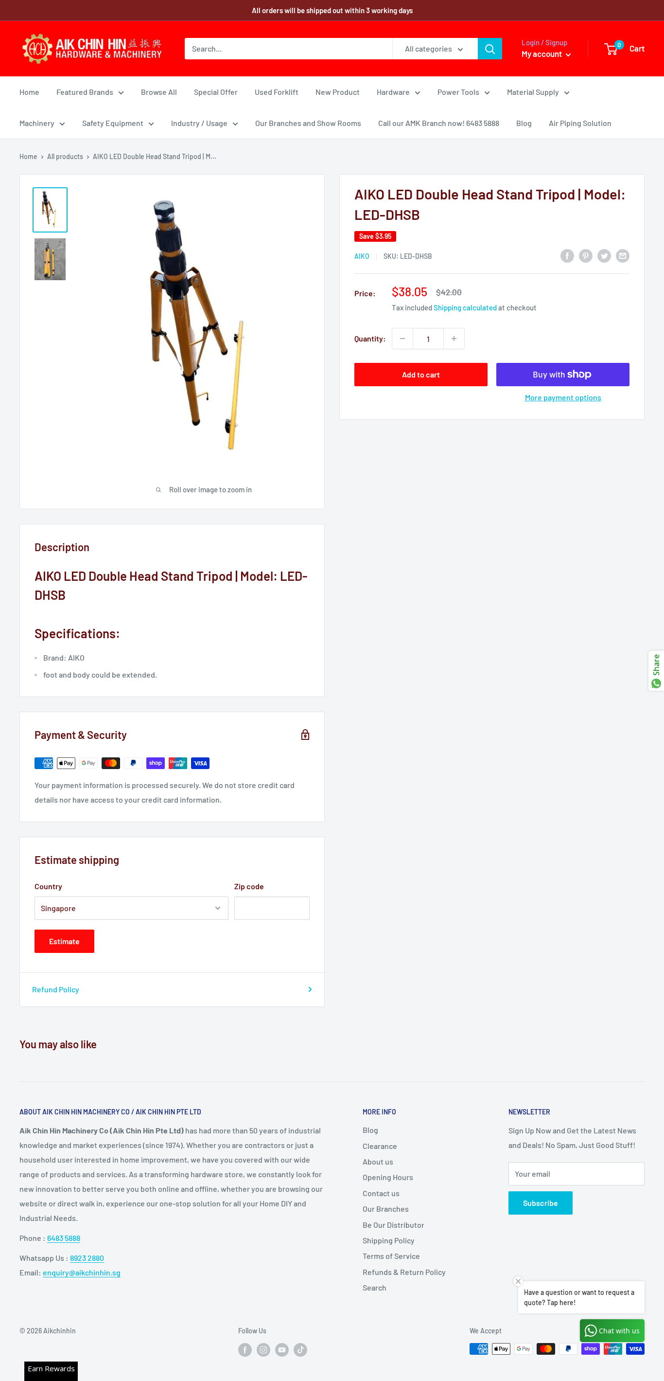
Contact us (381, 1193)
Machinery (36, 122)
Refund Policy (55, 989)
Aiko (361, 256)
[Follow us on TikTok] (300, 1350)
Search (374, 1287)
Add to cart (421, 374)
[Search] (490, 48)
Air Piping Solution (580, 122)
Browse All (159, 91)
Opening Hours (388, 1177)
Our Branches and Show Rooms (308, 122)
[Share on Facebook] (567, 255)
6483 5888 (63, 1237)
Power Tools (458, 91)
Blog (524, 122)
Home (29, 91)
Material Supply (533, 91)
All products (65, 156)
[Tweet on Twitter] (604, 255)
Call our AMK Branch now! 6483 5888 (438, 122)
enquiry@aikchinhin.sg (82, 1272)
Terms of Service (391, 1255)
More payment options (563, 397)
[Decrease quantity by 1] (402, 338)
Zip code (249, 886)
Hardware (393, 91)
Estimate (64, 941)
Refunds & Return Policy (404, 1271)
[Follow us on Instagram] (263, 1350)
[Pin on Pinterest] (586, 255)
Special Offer (216, 91)
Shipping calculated (465, 307)
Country (48, 886)
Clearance (380, 1145)
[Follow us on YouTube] (282, 1350)
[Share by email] (622, 255)
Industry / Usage (199, 122)
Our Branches (386, 1208)
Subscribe (540, 1202)
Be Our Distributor (393, 1224)
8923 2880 (87, 1257)
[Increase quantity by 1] (454, 338)
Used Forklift (276, 91)
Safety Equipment (112, 122)
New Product (337, 91)
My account (542, 53)
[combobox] (288, 48)
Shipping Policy (389, 1240)
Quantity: (370, 338)
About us (378, 1161)
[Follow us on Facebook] (245, 1350)
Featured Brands (84, 91)
